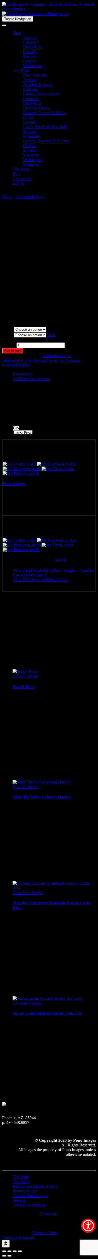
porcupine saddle (16, 365)
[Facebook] (56, 464)
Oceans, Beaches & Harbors (46, 141)
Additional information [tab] (31, 378)
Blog (17, 174)
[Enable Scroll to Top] (6, 1244)
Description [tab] (22, 374)
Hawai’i (29, 51)
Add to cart (12, 351)
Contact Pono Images (30, 1195)
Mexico (29, 56)
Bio (16, 428)
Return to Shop (44, 1233)
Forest (28, 117)
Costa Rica (32, 47)
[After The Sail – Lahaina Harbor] (41, 782)
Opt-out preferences (29, 1205)
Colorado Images (29, 197)
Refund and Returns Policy (35, 1186)
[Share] (15, 1251)
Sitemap (19, 1200)
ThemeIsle (48, 1214)
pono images (69, 360)
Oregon (29, 61)
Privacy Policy (25, 1191)
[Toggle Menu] (4, 25)
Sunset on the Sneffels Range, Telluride (47, 1013)
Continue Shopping (18, 1237)
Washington (33, 65)
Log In (18, 183)
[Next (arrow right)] (9, 1256)
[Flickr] (58, 469)
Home (7, 197)
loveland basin (45, 360)
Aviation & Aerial (37, 84)
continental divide (16, 360)
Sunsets (29, 150)
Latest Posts (22, 432)
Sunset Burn (24, 686)
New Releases (35, 75)
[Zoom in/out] (4, 1251)
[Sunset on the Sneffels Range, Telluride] (47, 998)
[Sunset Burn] (25, 671)
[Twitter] (20, 464)
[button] (88, 1226)
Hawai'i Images (25, 676)
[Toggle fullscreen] (9, 1251)
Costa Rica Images (28, 892)
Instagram (31, 164)
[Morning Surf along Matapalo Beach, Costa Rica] (54, 888)
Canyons (30, 89)
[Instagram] (22, 469)
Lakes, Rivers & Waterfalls (45, 127)
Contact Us (22, 178)
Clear (50, 335)
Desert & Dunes (36, 108)
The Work (21, 70)
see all (60, 560)
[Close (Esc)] (20, 1251)
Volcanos (30, 155)
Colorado (30, 42)
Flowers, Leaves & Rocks (44, 112)
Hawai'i (29, 122)
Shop (17, 33)
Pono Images (14, 483)
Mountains (32, 136)
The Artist (21, 169)
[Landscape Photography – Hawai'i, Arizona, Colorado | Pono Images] (49, 11)
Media (8, 329)
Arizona (29, 37)
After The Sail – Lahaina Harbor (42, 797)
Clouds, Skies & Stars (41, 94)
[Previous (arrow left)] (4, 1256)
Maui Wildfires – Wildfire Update (40, 580)
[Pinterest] (21, 473)
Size (7, 335)
